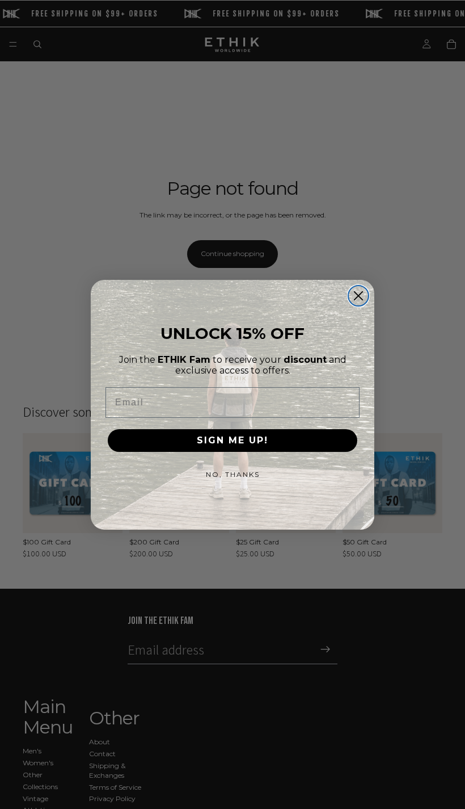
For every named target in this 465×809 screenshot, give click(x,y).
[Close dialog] (358, 296)
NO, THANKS (233, 474)
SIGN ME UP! (232, 440)
